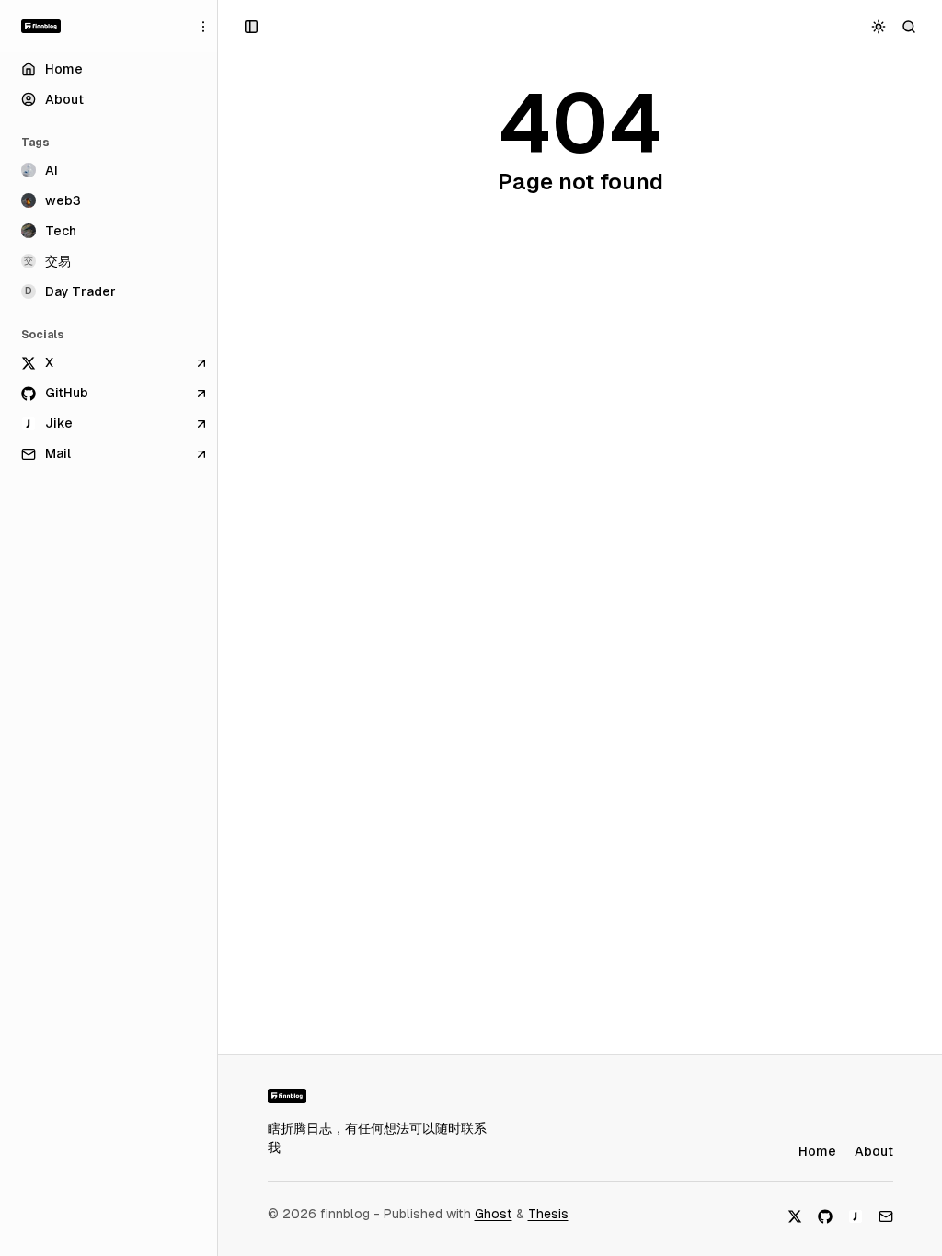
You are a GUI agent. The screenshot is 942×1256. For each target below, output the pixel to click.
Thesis (548, 1213)
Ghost (493, 1213)
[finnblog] (41, 26)
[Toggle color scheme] (879, 26)
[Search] (909, 26)
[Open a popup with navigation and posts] (251, 26)
